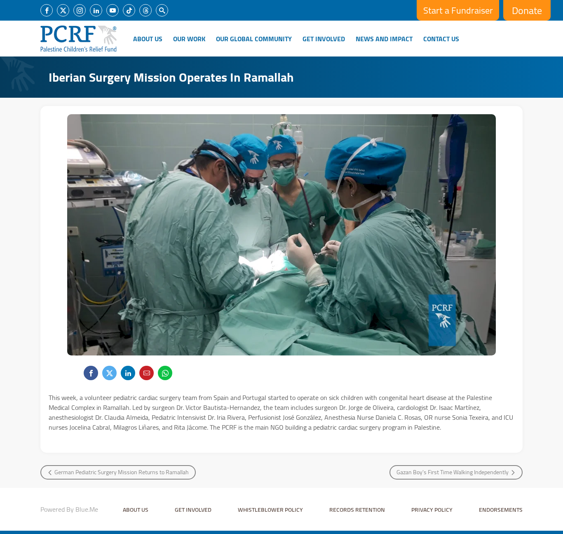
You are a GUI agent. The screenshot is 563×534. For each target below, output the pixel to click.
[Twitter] (63, 10)
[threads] (145, 10)
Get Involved (324, 39)
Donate (527, 10)
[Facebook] (46, 10)
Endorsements (501, 509)
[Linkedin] (96, 10)
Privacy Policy (432, 509)
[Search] (162, 10)
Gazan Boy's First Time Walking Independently (452, 472)
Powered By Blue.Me (69, 509)
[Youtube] (112, 10)
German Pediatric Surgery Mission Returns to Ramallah (121, 472)
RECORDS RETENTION (357, 509)
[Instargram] (79, 10)
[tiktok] (129, 10)
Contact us (441, 39)
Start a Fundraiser (458, 10)
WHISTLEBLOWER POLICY (270, 509)
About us (135, 509)
